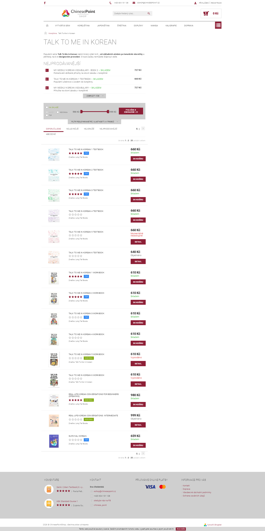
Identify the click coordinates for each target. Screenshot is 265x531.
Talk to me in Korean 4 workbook (86, 334)
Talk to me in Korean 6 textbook (86, 253)
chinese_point (100, 505)
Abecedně (51, 134)
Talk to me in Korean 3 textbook (86, 190)
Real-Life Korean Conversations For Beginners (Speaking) (94, 395)
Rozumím (181, 529)
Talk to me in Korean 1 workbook (86, 273)
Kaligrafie (171, 25)
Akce (51, 112)
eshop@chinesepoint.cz (105, 491)
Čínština (121, 25)
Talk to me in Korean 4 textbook (86, 211)
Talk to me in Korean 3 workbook (86, 313)
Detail (138, 242)
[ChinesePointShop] (78, 13)
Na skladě (53, 107)
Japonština (103, 25)
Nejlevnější (72, 129)
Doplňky (138, 25)
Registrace (216, 3)
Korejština (84, 25)
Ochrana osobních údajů (194, 496)
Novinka (63, 112)
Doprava (188, 25)
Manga (154, 25)
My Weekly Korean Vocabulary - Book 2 (82, 70)
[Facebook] (45, 3)
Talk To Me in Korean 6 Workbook (86, 375)
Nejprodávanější (108, 129)
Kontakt (186, 485)
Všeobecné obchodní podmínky (197, 492)
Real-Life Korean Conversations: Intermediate (93, 416)
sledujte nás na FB (102, 500)
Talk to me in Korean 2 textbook (86, 170)
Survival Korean (77, 436)
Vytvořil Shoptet (214, 525)
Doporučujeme (53, 129)
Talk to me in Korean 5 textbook (86, 232)
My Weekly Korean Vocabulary (77, 87)
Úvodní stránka (47, 26)
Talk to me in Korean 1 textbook (78, 79)
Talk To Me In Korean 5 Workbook (86, 354)
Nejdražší (89, 129)
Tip (50, 115)
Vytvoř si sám (62, 25)
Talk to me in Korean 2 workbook (86, 293)
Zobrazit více (93, 96)
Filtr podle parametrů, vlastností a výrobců (93, 122)
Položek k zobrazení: (131, 111)
